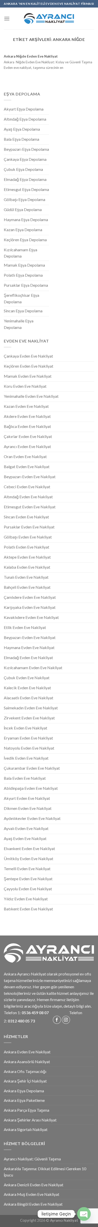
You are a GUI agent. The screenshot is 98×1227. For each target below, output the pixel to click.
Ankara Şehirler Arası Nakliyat (30, 1119)
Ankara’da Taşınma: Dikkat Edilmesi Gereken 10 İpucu (45, 1171)
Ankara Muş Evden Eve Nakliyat (31, 1194)
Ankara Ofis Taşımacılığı (25, 1071)
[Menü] (7, 18)
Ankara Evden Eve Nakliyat (27, 1051)
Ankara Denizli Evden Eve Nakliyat (33, 1184)
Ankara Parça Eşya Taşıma (26, 1110)
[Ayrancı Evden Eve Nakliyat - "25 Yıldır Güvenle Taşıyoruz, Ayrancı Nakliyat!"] (49, 18)
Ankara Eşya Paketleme (24, 1100)
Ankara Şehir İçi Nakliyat (25, 1080)
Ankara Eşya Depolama (24, 1090)
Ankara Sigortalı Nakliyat (25, 1129)
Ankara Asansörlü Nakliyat (27, 1061)
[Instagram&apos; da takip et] (66, 1020)
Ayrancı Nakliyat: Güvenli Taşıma (32, 1158)
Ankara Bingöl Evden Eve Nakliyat (33, 1204)
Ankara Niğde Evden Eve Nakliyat (31, 56)
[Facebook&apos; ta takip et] (57, 1020)
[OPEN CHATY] (84, 1214)
